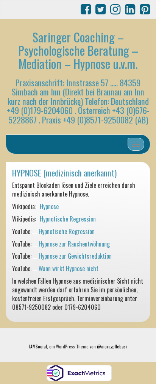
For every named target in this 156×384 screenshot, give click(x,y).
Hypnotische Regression (68, 218)
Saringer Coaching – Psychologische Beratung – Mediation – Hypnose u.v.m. (78, 50)
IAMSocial (38, 346)
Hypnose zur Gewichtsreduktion (75, 256)
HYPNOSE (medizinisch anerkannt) (64, 172)
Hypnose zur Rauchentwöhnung (74, 243)
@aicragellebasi (112, 346)
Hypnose (49, 206)
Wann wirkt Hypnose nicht (68, 268)
